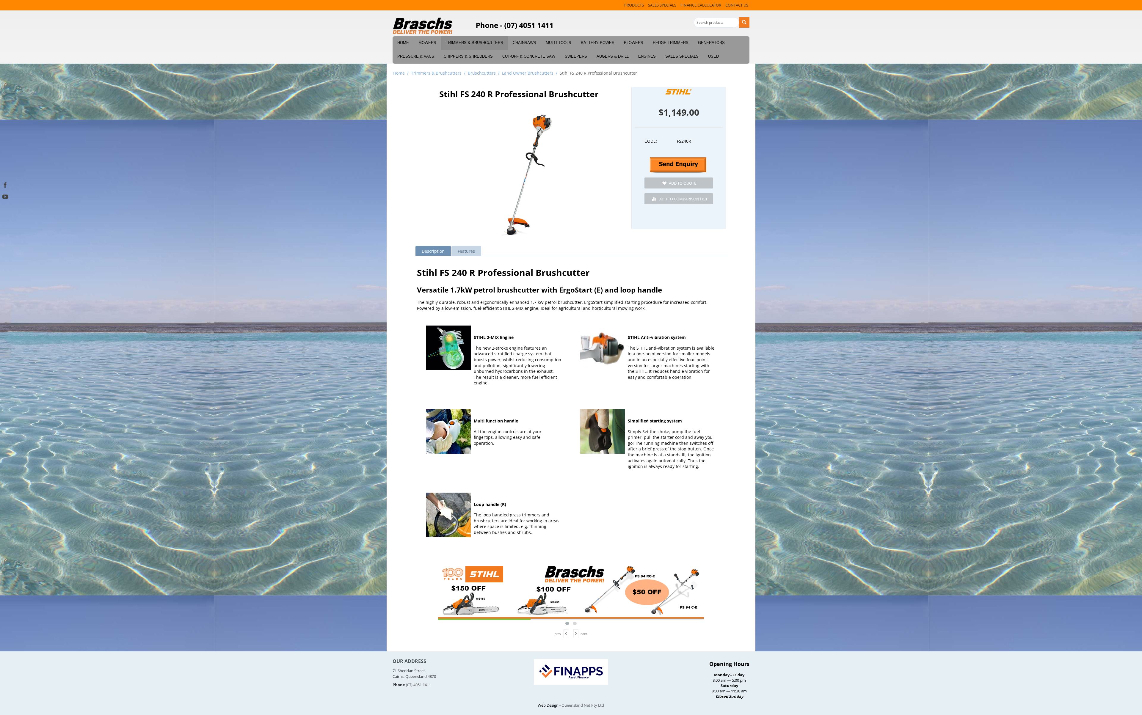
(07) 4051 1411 (418, 684)
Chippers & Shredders (468, 56)
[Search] (744, 22)
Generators (711, 42)
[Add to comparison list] (678, 198)
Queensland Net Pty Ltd (582, 705)
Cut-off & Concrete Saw (528, 56)
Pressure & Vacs (415, 56)
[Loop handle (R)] (448, 515)
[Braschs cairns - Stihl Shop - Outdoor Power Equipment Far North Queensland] (423, 26)
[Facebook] (5, 184)
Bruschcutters (482, 73)
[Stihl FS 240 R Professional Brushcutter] (527, 173)
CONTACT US (736, 5)
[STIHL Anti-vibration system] (602, 348)
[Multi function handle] (448, 431)
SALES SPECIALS (662, 5)
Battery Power (597, 42)
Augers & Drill (613, 56)
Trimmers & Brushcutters (474, 42)
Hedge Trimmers (670, 42)
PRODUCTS (634, 5)
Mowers (427, 42)
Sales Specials (682, 56)
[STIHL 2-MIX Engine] (448, 348)
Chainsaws (524, 42)
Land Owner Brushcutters (527, 73)
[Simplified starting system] (602, 431)
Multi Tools (558, 42)
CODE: (650, 141)
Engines (647, 56)
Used (713, 56)
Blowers (633, 42)
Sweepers (576, 56)
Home (403, 42)
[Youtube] (5, 196)
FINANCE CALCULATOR (700, 5)
